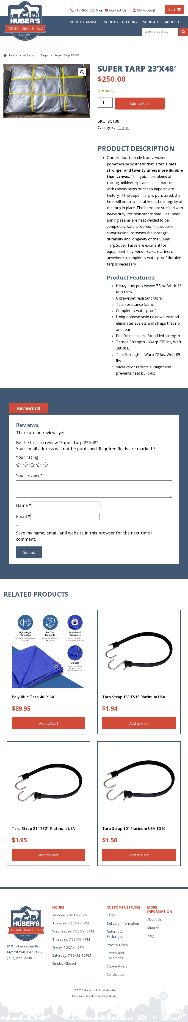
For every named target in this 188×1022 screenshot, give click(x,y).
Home (13, 55)
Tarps (45, 55)
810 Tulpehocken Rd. (23, 946)
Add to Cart (140, 103)
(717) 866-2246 (19, 957)
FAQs (111, 915)
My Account (146, 10)
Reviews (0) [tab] (28, 408)
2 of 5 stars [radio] (25, 465)
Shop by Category (120, 22)
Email (23, 516)
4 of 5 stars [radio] (38, 465)
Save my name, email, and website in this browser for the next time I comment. (84, 536)
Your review (29, 475)
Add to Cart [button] (48, 723)
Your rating (27, 457)
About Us (173, 22)
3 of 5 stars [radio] (32, 465)
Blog (150, 935)
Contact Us (118, 10)
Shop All (151, 22)
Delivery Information (123, 923)
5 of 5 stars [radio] (45, 465)
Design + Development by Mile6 (94, 996)
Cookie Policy (117, 966)
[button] (82, 72)
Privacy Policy (117, 944)
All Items (29, 55)
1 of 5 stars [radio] (19, 465)
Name (23, 505)
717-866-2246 (86, 10)
